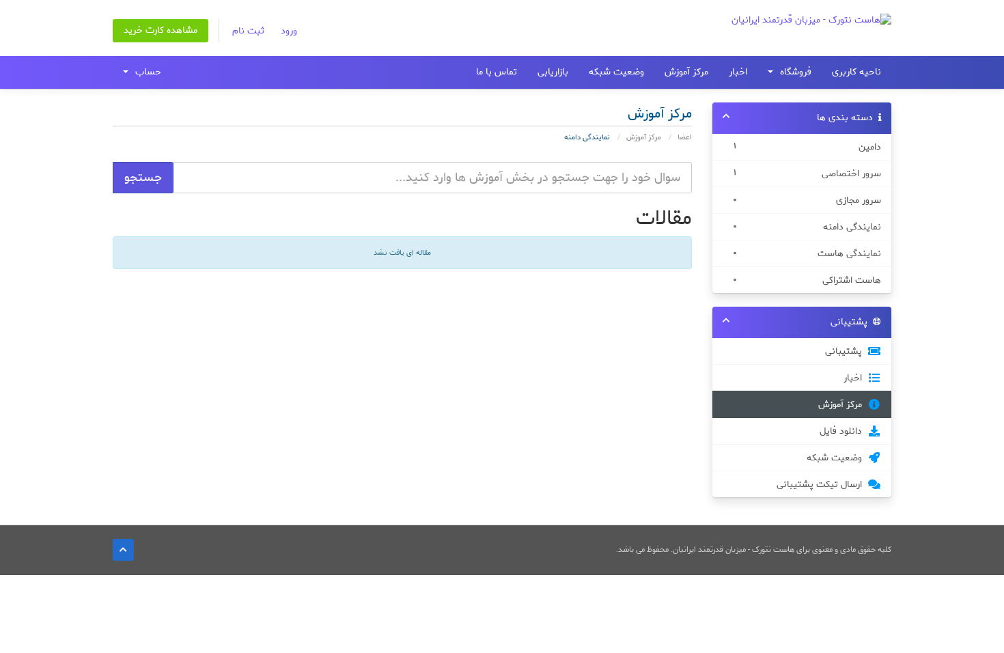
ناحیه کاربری (856, 72)
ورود (289, 31)
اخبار (738, 72)
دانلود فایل (843, 431)
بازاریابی (553, 72)
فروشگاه (793, 72)
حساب (145, 72)
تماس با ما (496, 72)
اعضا (685, 137)
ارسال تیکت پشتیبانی (822, 484)
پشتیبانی (846, 351)
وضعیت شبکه (616, 72)
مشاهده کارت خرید (160, 30)
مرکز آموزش (686, 72)
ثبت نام (248, 31)
